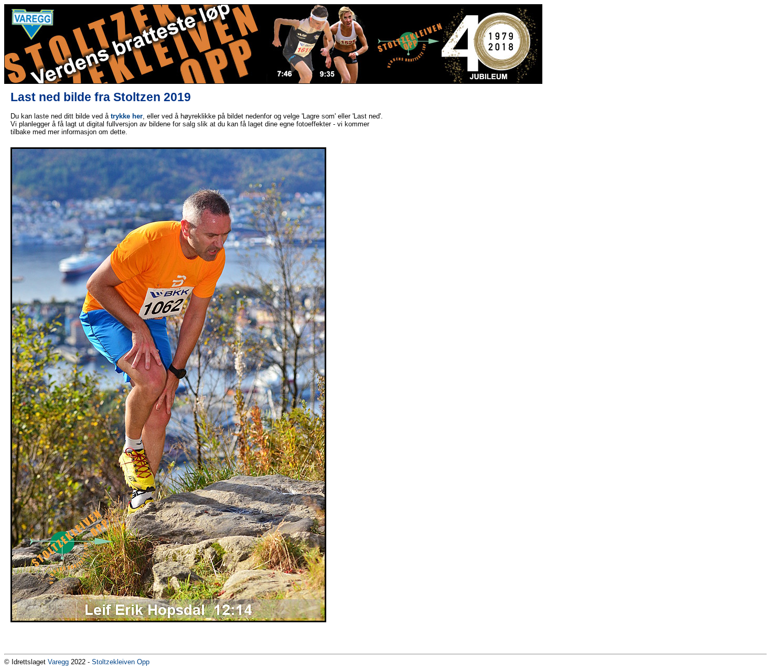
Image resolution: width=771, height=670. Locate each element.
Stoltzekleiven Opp (120, 662)
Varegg (58, 662)
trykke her (127, 116)
